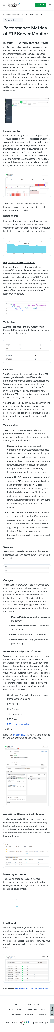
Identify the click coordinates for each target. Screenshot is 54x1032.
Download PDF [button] (14, 20)
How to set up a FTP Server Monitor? (32, 989)
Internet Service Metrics (13, 15)
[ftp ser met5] (27, 351)
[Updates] (27, 569)
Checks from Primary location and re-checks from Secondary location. (27, 697)
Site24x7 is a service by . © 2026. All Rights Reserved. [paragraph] (27, 1024)
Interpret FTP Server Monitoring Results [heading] (25, 42)
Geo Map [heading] (8, 369)
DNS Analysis (13, 709)
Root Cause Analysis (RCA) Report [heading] (22, 651)
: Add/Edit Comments (29, 634)
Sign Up (40, 5)
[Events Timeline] (27, 184)
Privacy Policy (32, 1004)
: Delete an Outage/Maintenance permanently (29, 641)
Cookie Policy (16, 1009)
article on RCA (20, 735)
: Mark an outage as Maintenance (30, 619)
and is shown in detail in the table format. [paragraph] (26, 330)
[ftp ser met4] (27, 308)
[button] (3, 5)
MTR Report (12, 719)
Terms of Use (14, 1014)
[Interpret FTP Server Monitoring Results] (27, 110)
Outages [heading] (8, 580)
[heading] (27, 262)
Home (18, 1004)
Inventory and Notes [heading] (14, 874)
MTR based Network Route (19, 724)
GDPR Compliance (36, 1009)
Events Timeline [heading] (12, 131)
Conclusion (12, 729)
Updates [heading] (8, 546)
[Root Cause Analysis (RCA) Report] (27, 855)
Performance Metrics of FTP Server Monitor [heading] (25, 30)
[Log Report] (27, 968)
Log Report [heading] (9, 923)
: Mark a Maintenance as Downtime (30, 628)
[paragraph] (27, 216)
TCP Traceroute (14, 714)
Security (29, 1014)
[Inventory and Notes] (27, 906)
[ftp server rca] (27, 776)
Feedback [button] (52, 1010)
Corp (32, 1023)
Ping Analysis (13, 704)
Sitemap (41, 1014)
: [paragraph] (26, 989)
